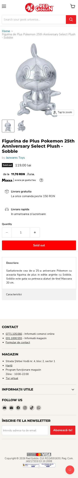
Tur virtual (12, 378)
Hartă (9, 365)
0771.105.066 (14, 334)
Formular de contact (18, 342)
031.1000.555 (14, 338)
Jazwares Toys (15, 158)
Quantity (7, 224)
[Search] (71, 19)
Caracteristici (14, 294)
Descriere (12, 263)
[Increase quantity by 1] (35, 232)
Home (6, 31)
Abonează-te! (62, 430)
